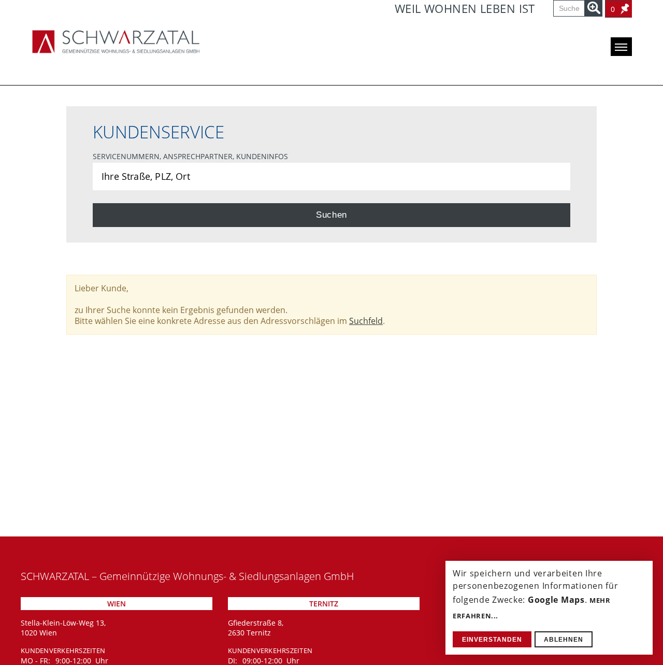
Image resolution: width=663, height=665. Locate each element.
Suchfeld (366, 321)
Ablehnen (563, 639)
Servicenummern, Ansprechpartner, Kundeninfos (190, 156)
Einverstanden (492, 639)
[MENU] (621, 46)
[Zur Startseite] (116, 41)
